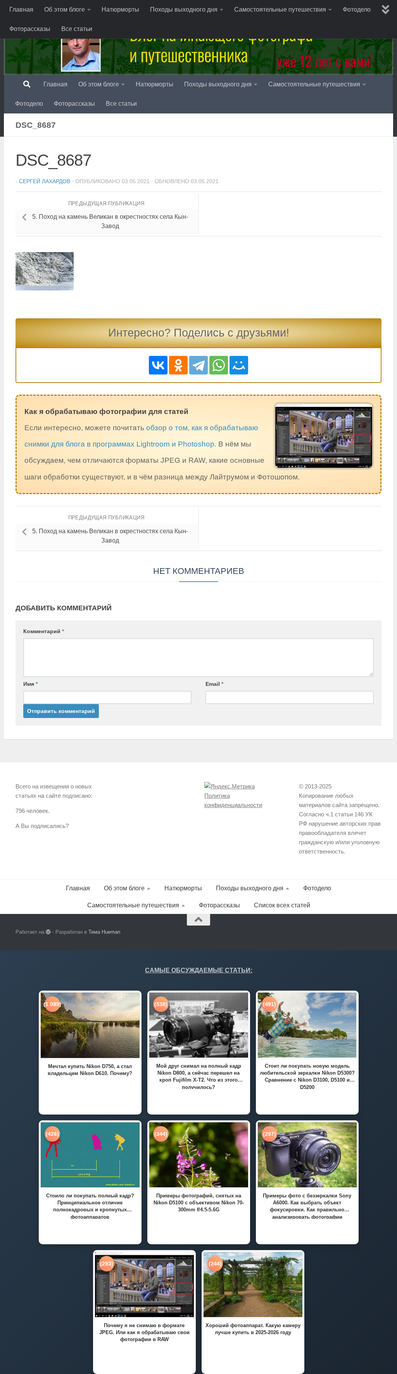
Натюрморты (120, 9)
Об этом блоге (64, 9)
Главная (21, 9)
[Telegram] (198, 365)
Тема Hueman (104, 932)
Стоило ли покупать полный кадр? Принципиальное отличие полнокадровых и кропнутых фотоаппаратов (90, 1206)
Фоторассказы (29, 29)
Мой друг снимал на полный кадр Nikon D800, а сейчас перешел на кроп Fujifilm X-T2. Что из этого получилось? (198, 1076)
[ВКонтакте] (158, 365)
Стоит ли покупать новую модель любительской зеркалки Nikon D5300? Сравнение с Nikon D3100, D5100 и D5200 (307, 1076)
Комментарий (43, 631)
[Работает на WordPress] (48, 931)
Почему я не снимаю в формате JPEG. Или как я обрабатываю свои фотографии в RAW (144, 1332)
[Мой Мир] (239, 365)
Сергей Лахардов (44, 181)
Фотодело (357, 9)
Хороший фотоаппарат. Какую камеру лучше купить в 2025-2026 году (252, 1328)
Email (214, 684)
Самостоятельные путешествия (280, 9)
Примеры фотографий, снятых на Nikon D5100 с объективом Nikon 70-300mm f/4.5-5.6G (199, 1203)
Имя (30, 684)
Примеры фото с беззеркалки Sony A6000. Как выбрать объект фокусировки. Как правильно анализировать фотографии (307, 1206)
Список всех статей (282, 905)
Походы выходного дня (183, 9)
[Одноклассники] (178, 365)
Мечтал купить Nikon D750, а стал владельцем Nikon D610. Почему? (90, 1069)
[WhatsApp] (218, 365)
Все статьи (76, 29)
